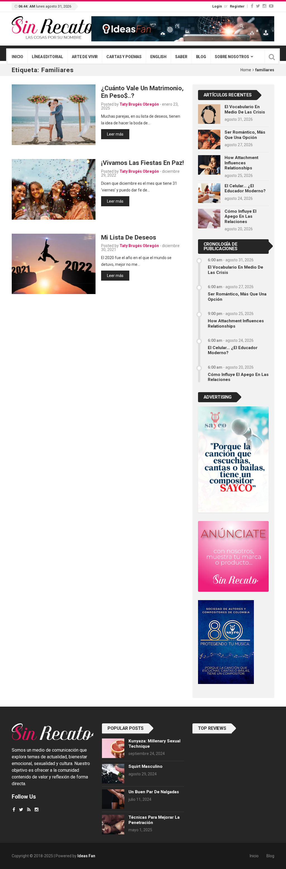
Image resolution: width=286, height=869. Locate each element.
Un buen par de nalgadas (153, 791)
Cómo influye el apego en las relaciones (240, 216)
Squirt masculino (145, 766)
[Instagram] (264, 6)
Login (217, 6)
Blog (201, 57)
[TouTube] (271, 6)
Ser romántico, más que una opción (245, 135)
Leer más (115, 134)
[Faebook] (14, 809)
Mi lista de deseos (128, 237)
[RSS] (29, 809)
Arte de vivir (85, 57)
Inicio (17, 57)
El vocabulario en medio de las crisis (245, 109)
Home (245, 70)
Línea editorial (47, 57)
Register (237, 6)
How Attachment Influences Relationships (241, 163)
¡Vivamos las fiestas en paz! (142, 162)
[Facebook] (252, 6)
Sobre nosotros (232, 57)
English (158, 57)
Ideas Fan (86, 856)
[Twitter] (258, 6)
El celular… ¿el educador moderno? (245, 188)
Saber (181, 57)
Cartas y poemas (124, 57)
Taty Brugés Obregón (139, 104)
